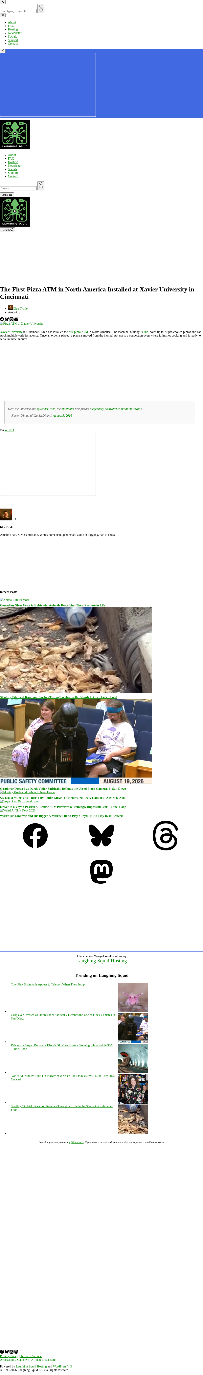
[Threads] (12, 320)
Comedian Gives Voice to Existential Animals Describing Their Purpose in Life (52, 605)
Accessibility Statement (14, 1359)
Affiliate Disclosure (43, 1359)
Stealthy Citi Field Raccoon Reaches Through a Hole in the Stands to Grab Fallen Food (58, 697)
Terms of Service (31, 1356)
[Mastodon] (101, 885)
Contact (13, 176)
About (12, 155)
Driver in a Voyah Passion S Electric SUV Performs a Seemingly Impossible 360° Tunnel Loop (63, 807)
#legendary (97, 408)
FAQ (11, 158)
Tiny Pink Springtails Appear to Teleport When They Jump (48, 984)
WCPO (9, 430)
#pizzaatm (67, 408)
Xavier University (11, 332)
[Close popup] (3, 51)
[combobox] (18, 188)
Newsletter (14, 165)
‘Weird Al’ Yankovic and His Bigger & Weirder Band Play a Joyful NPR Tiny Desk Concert (61, 816)
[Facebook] (2, 320)
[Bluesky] (7, 320)
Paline (144, 332)
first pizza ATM (78, 332)
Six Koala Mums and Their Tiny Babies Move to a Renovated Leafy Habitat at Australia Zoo (62, 797)
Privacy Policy (9, 1356)
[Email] (16, 320)
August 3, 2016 (62, 415)
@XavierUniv (46, 408)
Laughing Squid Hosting (101, 961)
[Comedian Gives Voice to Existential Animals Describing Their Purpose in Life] (14, 599)
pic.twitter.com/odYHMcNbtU (123, 408)
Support (13, 172)
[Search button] (40, 185)
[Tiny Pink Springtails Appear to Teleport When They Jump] (133, 1011)
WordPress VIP (62, 1366)
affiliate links (76, 1142)
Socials (12, 169)
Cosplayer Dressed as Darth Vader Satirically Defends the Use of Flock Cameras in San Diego (63, 788)
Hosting (13, 162)
